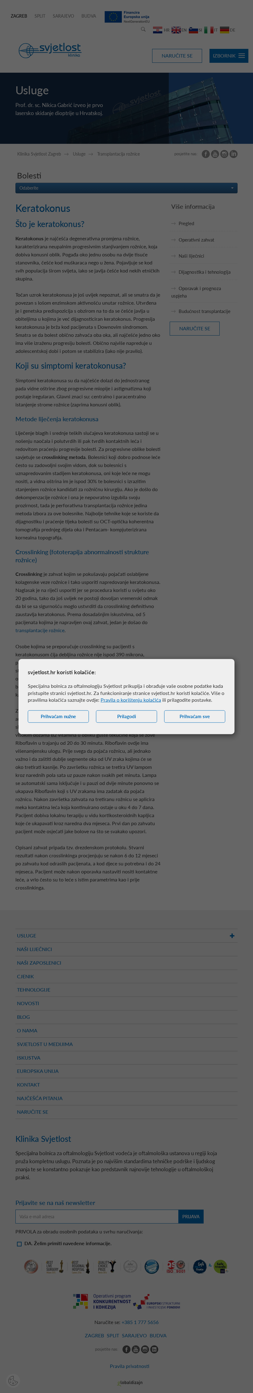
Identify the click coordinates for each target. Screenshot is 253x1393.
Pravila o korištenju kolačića (131, 700)
